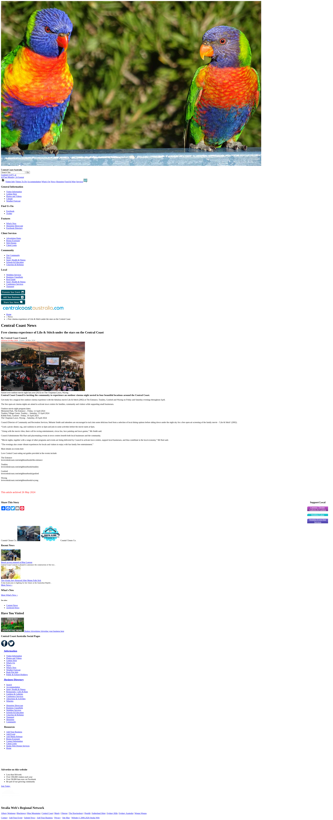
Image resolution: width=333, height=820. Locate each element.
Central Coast (47, 813)
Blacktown (21, 813)
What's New (11, 223)
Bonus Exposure (13, 241)
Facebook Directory (14, 228)
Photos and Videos (14, 196)
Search (9, 685)
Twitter (9, 213)
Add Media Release (14, 736)
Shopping (60, 182)
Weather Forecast (13, 201)
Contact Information (14, 741)
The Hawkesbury (76, 813)
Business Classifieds (14, 277)
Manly (57, 813)
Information (10, 651)
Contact (4, 818)
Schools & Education (15, 262)
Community (11, 722)
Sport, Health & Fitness (15, 260)
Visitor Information (14, 192)
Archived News (12, 608)
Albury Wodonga (8, 813)
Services (79, 182)
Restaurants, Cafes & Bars (17, 692)
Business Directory (14, 679)
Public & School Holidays (17, 674)
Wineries (9, 701)
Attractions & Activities (15, 699)
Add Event (10, 734)
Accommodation (34, 182)
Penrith (87, 813)
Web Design (11, 243)
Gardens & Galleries (14, 694)
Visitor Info (10, 182)
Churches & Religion (15, 265)
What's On (45, 182)
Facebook (10, 211)
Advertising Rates (13, 238)
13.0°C (12, 176)
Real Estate (10, 279)
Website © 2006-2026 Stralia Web (85, 818)
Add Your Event (15, 818)
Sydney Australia (126, 813)
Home (8, 314)
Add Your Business (14, 732)
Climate (9, 199)
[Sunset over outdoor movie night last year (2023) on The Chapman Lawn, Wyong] (43, 390)
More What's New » (9, 595)
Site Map (66, 818)
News (53, 182)
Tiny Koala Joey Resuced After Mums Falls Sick (21, 580)
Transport (10, 286)
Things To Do (21, 182)
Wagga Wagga (141, 813)
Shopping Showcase (14, 226)
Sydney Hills (112, 813)
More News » (6, 585)
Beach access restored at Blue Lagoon (16, 562)
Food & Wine (70, 182)
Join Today (6, 786)
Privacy (57, 818)
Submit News (29, 818)
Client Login (11, 245)
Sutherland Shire (98, 813)
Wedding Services (13, 275)
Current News (12, 605)
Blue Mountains (33, 813)
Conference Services (14, 284)
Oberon (64, 813)
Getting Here (11, 194)
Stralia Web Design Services (18, 746)
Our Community (13, 255)
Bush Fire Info (12, 672)
